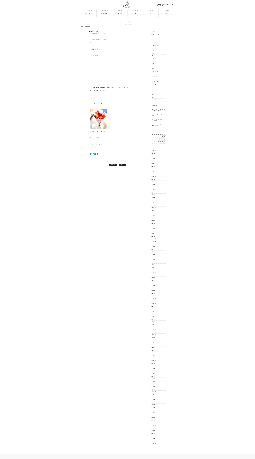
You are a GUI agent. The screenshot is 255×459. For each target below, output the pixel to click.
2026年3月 (153, 166)
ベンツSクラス (155, 89)
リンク (90, 456)
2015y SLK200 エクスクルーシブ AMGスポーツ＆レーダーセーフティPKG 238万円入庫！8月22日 (158, 124)
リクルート (97, 456)
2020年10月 (153, 334)
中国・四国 (154, 58)
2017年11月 (153, 425)
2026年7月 (153, 155)
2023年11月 (153, 238)
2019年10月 (153, 365)
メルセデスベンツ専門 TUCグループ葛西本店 (127, 4)
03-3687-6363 (168, 4)
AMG (153, 55)
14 (160, 139)
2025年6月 (153, 189)
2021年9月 (153, 306)
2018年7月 (153, 404)
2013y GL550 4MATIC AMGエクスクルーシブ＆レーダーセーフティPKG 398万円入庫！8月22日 (158, 119)
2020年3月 (153, 352)
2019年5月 (153, 378)
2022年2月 (153, 293)
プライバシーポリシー (111, 456)
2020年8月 (153, 339)
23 (164, 141)
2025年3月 (153, 197)
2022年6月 (153, 282)
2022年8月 (153, 277)
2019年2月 (153, 386)
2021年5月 (153, 316)
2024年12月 (153, 205)
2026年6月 (153, 158)
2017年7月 (153, 435)
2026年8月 (153, 153)
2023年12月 (153, 236)
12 (156, 139)
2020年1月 (153, 358)
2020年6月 (153, 345)
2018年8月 (153, 402)
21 (160, 141)
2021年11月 (153, 301)
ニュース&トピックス (155, 99)
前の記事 (113, 164)
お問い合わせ (102, 456)
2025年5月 (153, 192)
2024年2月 (153, 231)
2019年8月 (153, 371)
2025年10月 (153, 179)
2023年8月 (153, 246)
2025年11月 (153, 176)
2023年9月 (153, 244)
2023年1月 (153, 264)
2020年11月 (153, 332)
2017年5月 (153, 441)
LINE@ (158, 4)
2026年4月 (153, 163)
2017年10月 (153, 428)
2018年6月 (153, 407)
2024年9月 (153, 212)
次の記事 (122, 164)
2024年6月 (153, 220)
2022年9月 (153, 275)
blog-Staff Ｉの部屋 (155, 45)
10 (152, 139)
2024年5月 (153, 223)
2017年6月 (153, 438)
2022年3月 (153, 290)
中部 (153, 50)
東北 (153, 94)
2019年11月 (153, 363)
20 (158, 141)
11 (154, 139)
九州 (153, 63)
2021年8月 (153, 308)
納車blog (121, 456)
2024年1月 (153, 233)
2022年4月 (153, 288)
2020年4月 (153, 350)
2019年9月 (153, 368)
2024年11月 (153, 207)
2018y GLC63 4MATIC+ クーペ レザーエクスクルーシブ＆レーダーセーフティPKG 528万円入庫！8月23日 (158, 109)
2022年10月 (153, 272)
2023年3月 (153, 259)
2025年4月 (153, 194)
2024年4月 (153, 225)
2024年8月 (153, 215)
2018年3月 (153, 415)
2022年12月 (153, 267)
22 (162, 141)
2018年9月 (153, 399)
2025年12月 (153, 174)
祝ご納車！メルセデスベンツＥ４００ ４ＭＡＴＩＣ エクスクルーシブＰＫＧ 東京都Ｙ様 (158, 114)
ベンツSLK (154, 86)
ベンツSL (154, 84)
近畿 (153, 53)
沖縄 (153, 68)
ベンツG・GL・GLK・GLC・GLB (158, 79)
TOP (82, 26)
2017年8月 (153, 433)
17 (152, 141)
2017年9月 (153, 430)
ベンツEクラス (155, 76)
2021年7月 (153, 311)
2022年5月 (153, 285)
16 (164, 139)
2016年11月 (153, 443)
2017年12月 (153, 422)
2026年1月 (153, 171)
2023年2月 (153, 262)
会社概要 (105, 456)
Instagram (160, 4)
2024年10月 (153, 210)
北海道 (153, 92)
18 (154, 141)
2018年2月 (153, 417)
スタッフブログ (87, 26)
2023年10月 (153, 241)
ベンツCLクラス (155, 71)
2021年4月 (153, 319)
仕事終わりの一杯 (154, 127)
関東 (153, 97)
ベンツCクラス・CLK (156, 73)
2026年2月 (153, 168)
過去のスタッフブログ (155, 34)
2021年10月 (153, 303)
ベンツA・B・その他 (156, 60)
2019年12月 (153, 360)
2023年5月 (153, 254)
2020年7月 (153, 342)
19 (156, 141)
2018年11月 (153, 394)
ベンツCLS (154, 66)
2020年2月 (153, 355)
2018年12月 (153, 391)
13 (158, 139)
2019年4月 (153, 381)
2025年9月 (153, 181)
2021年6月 (153, 314)
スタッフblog (117, 456)
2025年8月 (153, 184)
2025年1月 (153, 202)
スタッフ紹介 (93, 456)
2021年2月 (153, 324)
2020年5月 (153, 347)
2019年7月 (153, 373)
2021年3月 (153, 321)
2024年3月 (153, 228)
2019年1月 (153, 389)
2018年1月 (153, 420)
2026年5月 (153, 161)
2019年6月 (153, 376)
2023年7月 (153, 249)
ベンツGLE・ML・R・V (156, 81)
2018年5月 (153, 409)
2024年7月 (153, 218)
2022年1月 (153, 295)
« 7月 (152, 146)
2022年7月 (153, 280)
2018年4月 (153, 412)
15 (162, 139)
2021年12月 (153, 298)
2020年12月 (153, 329)
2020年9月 (153, 337)
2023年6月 (153, 251)
